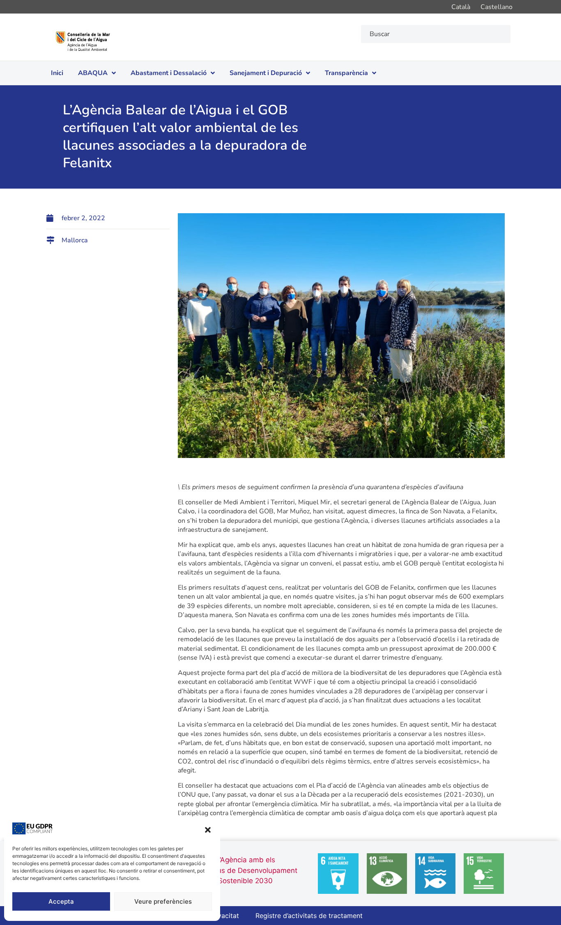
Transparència (346, 72)
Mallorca (75, 240)
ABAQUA (93, 72)
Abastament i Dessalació (169, 72)
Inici (57, 72)
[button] (208, 830)
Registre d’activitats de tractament (309, 915)
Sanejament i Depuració (266, 72)
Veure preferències (163, 901)
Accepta (61, 901)
